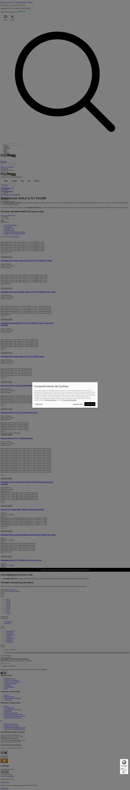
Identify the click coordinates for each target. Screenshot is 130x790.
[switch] (124, 772)
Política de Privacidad (69, 400)
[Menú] (127, 760)
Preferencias (39, 404)
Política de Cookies (50, 400)
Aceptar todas (90, 404)
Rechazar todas (78, 404)
